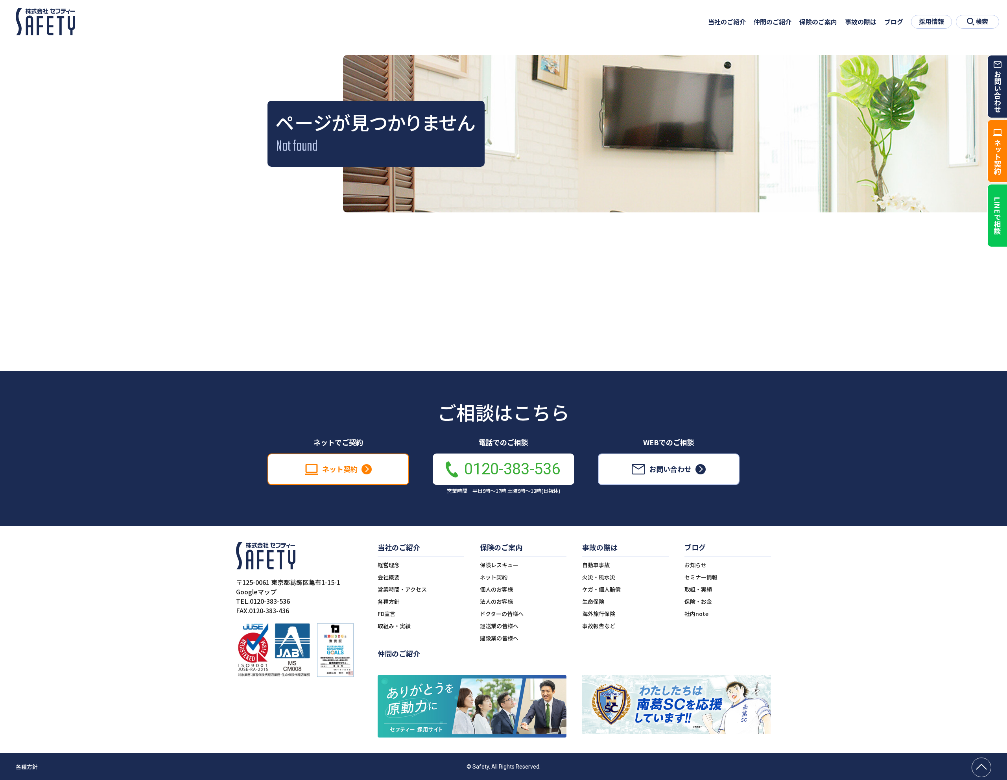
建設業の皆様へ (499, 638)
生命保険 (593, 601)
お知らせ (695, 565)
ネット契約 (493, 577)
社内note (696, 614)
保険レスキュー (499, 565)
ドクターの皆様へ (502, 614)
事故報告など (598, 626)
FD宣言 (386, 614)
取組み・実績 (394, 626)
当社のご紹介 (727, 21)
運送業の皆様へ (499, 626)
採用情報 (931, 21)
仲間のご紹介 (772, 21)
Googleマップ (256, 591)
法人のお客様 (496, 601)
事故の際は (860, 21)
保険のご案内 (818, 21)
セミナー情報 (700, 577)
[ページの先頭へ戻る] (981, 767)
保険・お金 (698, 601)
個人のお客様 (496, 589)
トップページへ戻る (503, 329)
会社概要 (389, 577)
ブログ (893, 21)
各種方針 (389, 601)
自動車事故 (596, 565)
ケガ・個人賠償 (601, 589)
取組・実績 (698, 589)
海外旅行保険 (598, 614)
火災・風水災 (598, 577)
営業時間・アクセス (402, 589)
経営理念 (389, 565)
